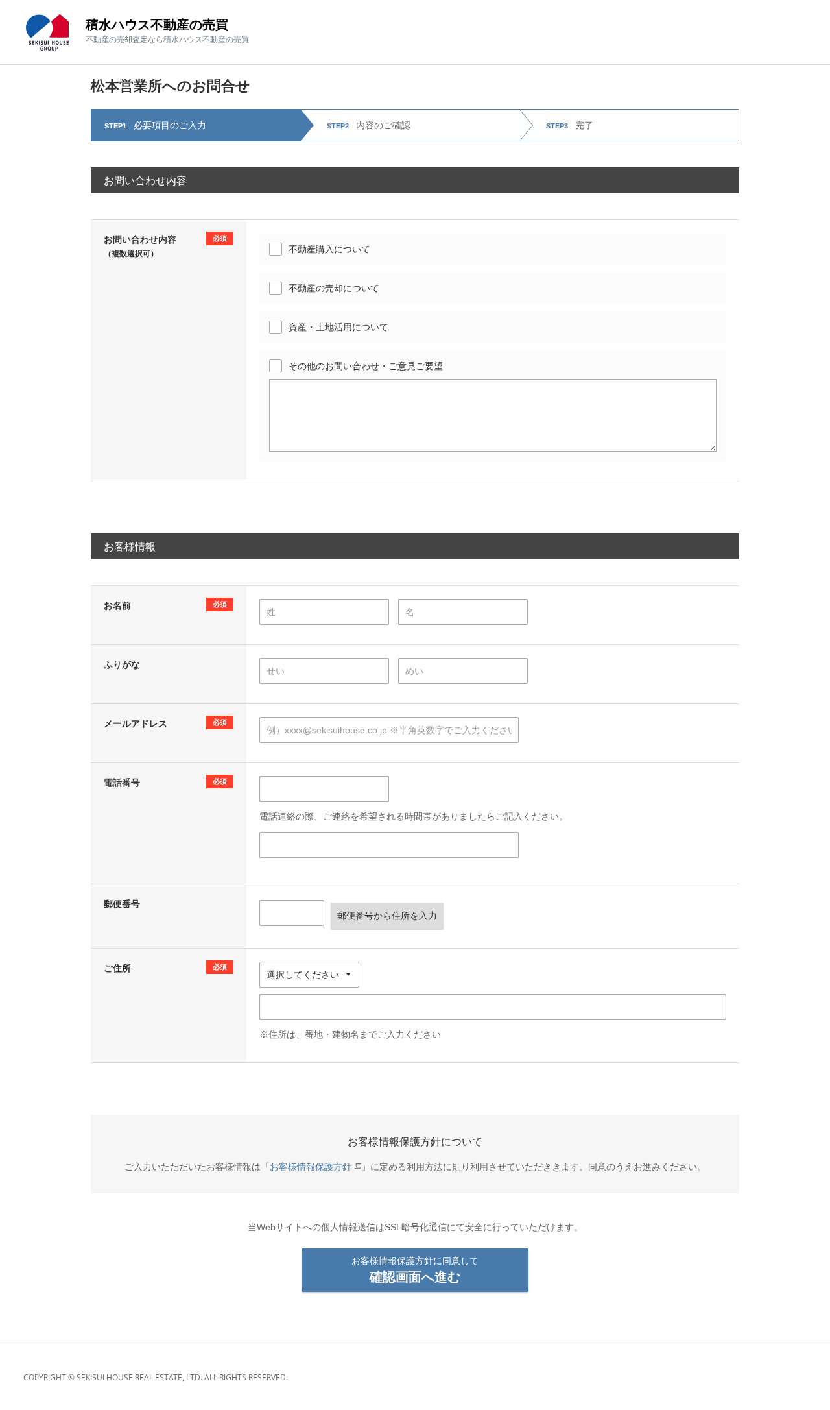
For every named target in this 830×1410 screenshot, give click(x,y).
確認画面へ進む (415, 1270)
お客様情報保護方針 (310, 1166)
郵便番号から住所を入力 (387, 915)
